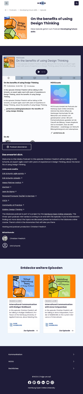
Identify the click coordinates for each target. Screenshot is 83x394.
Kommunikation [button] (15, 354)
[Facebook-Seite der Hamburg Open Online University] (29, 382)
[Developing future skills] (15, 28)
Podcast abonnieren (18, 147)
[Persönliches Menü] (76, 3)
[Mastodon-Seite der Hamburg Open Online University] (34, 382)
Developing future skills (28, 10)
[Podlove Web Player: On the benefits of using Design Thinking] (41, 98)
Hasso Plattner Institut (11, 182)
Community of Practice (12, 205)
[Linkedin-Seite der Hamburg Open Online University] (43, 382)
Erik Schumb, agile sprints (13, 173)
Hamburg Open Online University (58, 214)
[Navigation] (6, 3)
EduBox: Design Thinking (12, 209)
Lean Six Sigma (8, 191)
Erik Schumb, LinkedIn (11, 178)
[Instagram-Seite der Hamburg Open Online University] (52, 382)
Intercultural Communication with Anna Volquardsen (59, 305)
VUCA (4, 200)
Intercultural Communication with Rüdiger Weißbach (23, 305)
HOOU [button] (11, 361)
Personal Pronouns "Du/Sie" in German (18, 196)
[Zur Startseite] (41, 3)
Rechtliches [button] (13, 368)
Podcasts (13, 10)
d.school (5, 187)
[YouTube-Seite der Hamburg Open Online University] (47, 382)
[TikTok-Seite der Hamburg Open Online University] (38, 382)
